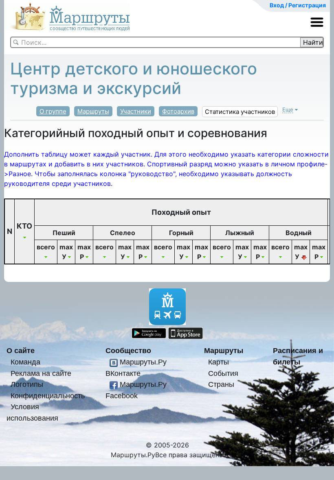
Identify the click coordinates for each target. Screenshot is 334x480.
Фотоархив (178, 111)
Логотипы (27, 384)
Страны (221, 384)
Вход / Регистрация (298, 5)
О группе (53, 111)
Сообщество (128, 350)
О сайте (21, 350)
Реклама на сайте (41, 373)
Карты (218, 362)
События (223, 373)
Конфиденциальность (48, 395)
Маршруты (93, 111)
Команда (25, 362)
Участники (135, 111)
